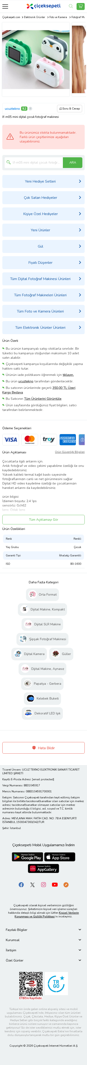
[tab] (43, 929)
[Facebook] (21, 884)
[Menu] (5, 6)
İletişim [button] (11, 950)
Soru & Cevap (71, 108)
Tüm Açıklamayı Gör (43, 519)
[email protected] (43, 779)
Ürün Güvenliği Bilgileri (70, 452)
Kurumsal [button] (12, 940)
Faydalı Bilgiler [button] (16, 930)
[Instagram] (43, 884)
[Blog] (66, 884)
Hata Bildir (46, 748)
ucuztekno (12, 108)
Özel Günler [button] (14, 960)
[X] (32, 884)
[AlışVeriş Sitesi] (81, 6)
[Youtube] (55, 884)
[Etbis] (30, 986)
